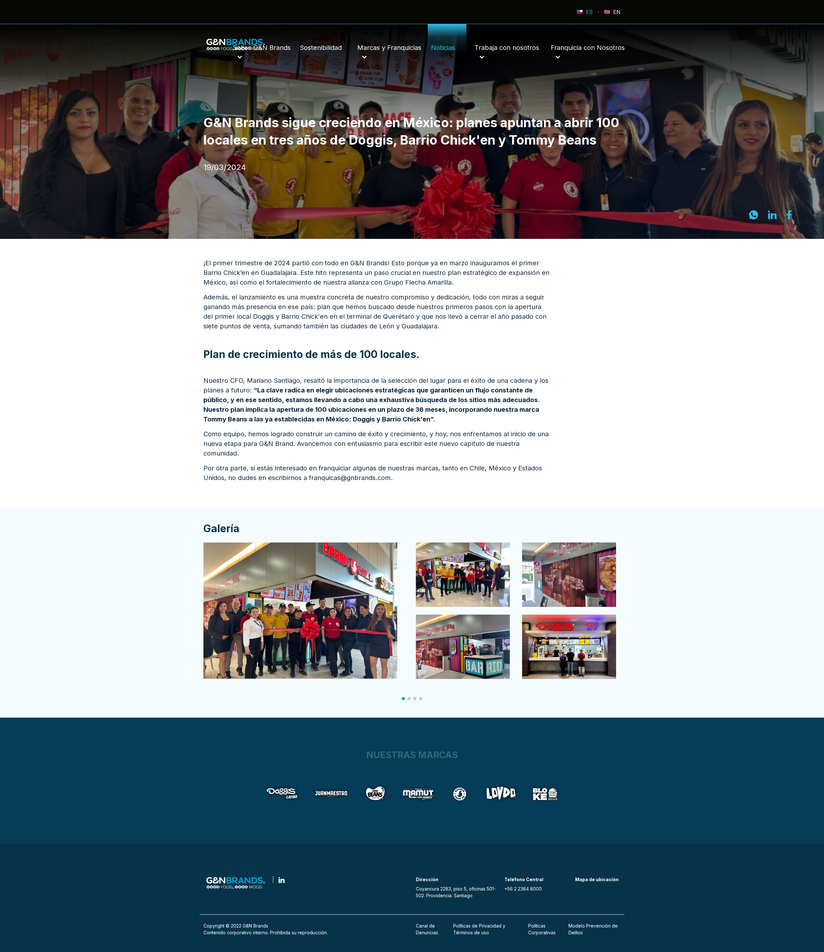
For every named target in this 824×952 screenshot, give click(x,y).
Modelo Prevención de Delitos (593, 929)
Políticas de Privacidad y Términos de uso (479, 929)
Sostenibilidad (321, 48)
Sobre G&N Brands (262, 48)
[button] (403, 698)
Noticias (443, 48)
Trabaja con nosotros (507, 48)
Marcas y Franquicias (389, 48)
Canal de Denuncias (427, 929)
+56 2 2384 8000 (523, 888)
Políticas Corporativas (542, 929)
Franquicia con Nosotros (588, 48)
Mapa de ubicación (597, 879)
